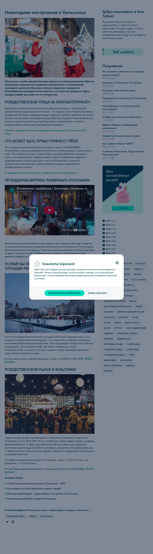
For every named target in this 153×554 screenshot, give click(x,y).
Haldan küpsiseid (97, 293)
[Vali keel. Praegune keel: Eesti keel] (117, 262)
